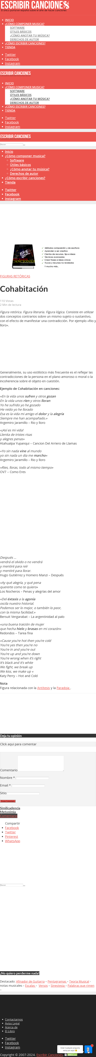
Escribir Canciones (49, 1055)
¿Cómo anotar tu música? (30, 35)
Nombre (7, 777)
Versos (43, 985)
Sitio (3, 793)
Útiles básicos (21, 32)
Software (17, 28)
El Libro (10, 1031)
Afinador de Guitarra (30, 981)
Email (5, 785)
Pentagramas (57, 981)
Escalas (30, 985)
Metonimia (8, 812)
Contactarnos (14, 1019)
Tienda (10, 47)
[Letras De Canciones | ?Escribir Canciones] (35, 9)
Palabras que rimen (81, 985)
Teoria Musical (79, 981)
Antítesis (43, 688)
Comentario (9, 770)
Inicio (9, 83)
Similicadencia (10, 808)
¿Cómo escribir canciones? (25, 43)
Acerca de (11, 1027)
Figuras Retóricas (15, 276)
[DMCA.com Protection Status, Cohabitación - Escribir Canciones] (71, 1055)
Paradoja (63, 688)
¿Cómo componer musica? (24, 87)
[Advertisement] (45, 20)
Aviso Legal (12, 1023)
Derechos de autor (24, 39)
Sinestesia (58, 985)
